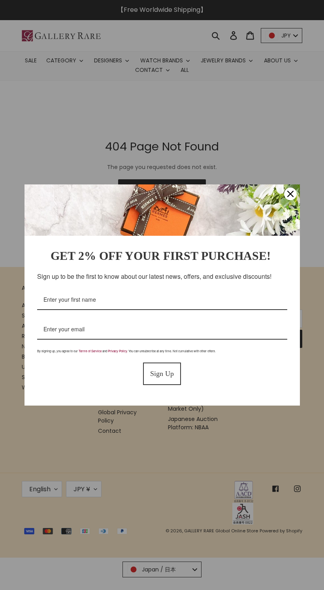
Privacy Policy (117, 351)
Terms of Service (90, 351)
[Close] (290, 193)
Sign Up (162, 374)
